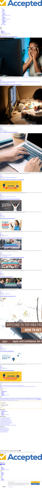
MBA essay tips (34, 81)
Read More (1, 174)
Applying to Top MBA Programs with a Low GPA (8, 296)
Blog (0, 29)
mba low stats (37, 81)
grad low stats (2, 196)
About (1, 8)
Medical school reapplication (31, 386)
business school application (2, 81)
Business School (1, 80)
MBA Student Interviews (29, 398)
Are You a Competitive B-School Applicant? (7, 351)
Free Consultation (3, 24)
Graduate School (4, 13)
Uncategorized (2, 395)
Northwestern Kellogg (23, 399)
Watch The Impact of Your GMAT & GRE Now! (7, 218)
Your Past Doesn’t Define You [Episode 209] (7, 370)
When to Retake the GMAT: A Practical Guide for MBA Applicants (10, 84)
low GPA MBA (23, 81)
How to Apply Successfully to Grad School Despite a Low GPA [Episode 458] (12, 179)
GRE (13, 81)
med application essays (38, 398)
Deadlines (3, 23)
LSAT (8, 398)
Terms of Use (2, 480)
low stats (2, 177)
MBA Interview (24, 398)
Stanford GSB (3, 400)
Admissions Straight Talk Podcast (3, 385)
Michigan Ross (12, 399)
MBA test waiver (5, 82)
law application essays (6, 398)
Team (3, 9)
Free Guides (3, 20)
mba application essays (17, 398)
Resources (2, 19)
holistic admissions (16, 81)
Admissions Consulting (3, 410)
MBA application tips (31, 81)
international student (2, 398)
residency (1, 400)
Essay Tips (3, 22)
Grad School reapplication (5, 386)
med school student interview (7, 399)
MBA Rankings (7, 177)
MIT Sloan (14, 399)
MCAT (32, 398)
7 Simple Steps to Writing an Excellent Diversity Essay (5, 417)
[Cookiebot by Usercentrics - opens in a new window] (4, 486)
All (1, 30)
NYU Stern (26, 399)
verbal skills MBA (13, 82)
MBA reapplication (20, 386)
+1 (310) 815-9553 (2, 462)
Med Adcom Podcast (34, 398)
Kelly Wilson (5, 35)
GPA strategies (11, 81)
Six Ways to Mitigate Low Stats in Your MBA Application (9, 132)
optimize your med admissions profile (30, 399)
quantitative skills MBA (9, 82)
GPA (0, 196)
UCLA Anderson (8, 400)
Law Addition (2, 413)
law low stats (5, 196)
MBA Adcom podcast (13, 398)
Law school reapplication (13, 386)
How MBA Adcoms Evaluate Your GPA (6, 276)
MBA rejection (23, 386)
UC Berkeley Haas (5, 400)
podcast (13, 196)
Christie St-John (6, 83)
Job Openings (2, 479)
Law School (3, 14)
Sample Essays (2, 473)
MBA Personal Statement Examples (3, 427)
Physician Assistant (36, 399)
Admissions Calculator (4, 21)
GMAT (6, 81)
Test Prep (3, 12)
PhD (34, 399)
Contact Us (3, 11)
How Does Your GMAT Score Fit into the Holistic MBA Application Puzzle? (12, 257)
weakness (15, 196)
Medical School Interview (2, 399)
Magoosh (10, 398)
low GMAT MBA (20, 81)
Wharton (11, 400)
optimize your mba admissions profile (13, 177)
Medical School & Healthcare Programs (6, 15)
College (2, 412)
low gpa (1, 177)
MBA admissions (26, 81)
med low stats (10, 196)
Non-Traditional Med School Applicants (18, 399)
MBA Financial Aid (21, 398)
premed (41, 399)
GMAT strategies (8, 81)
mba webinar (6, 235)
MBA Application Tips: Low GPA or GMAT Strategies (8, 36)
